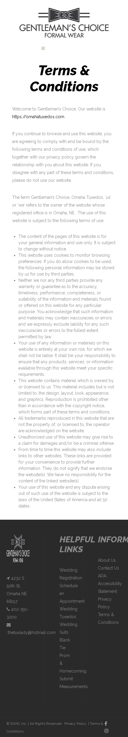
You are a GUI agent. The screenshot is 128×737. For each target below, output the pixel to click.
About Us (107, 560)
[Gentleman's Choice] (64, 22)
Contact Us (108, 568)
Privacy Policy (75, 723)
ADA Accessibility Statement (110, 583)
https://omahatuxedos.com (38, 116)
